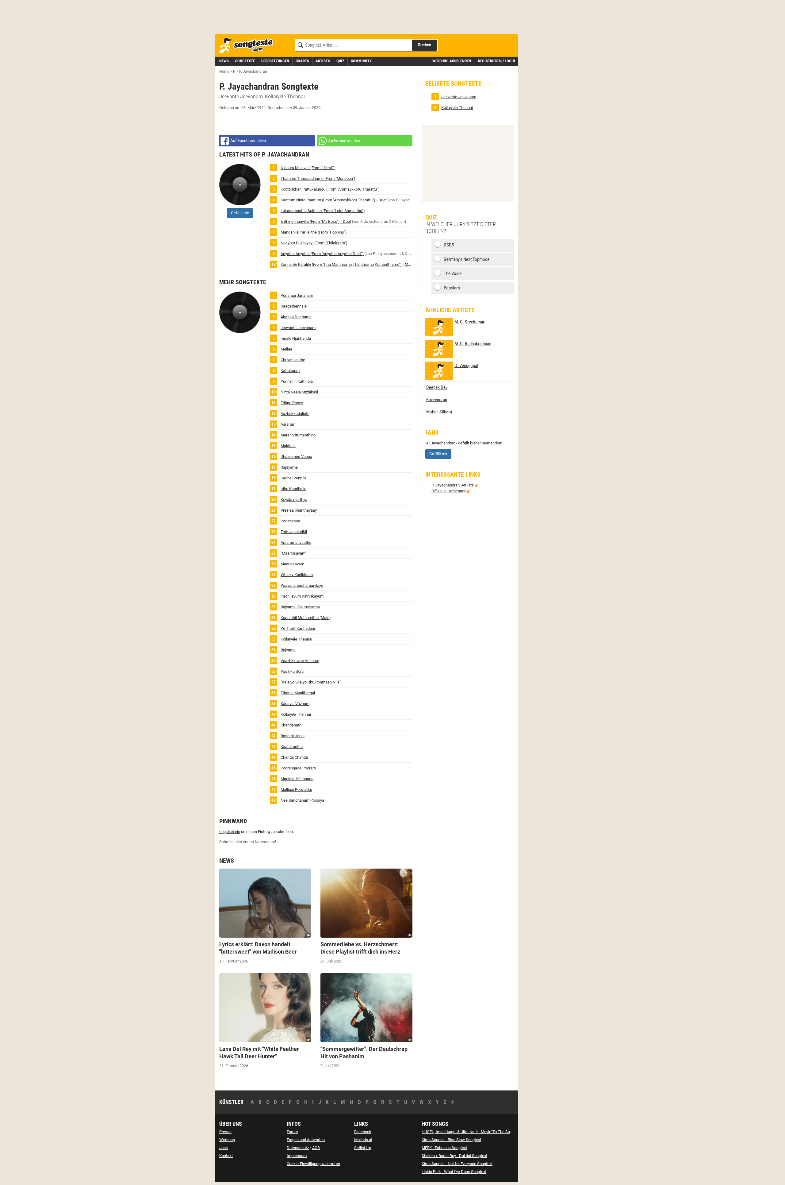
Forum (292, 1131)
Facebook (362, 1131)
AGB (316, 1147)
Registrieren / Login (496, 61)
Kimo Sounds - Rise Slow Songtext (451, 1139)
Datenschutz (298, 1147)
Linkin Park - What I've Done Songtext (454, 1171)
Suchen (424, 45)
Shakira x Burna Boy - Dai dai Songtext (454, 1155)
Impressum (297, 1155)
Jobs (223, 1147)
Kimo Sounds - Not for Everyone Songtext (457, 1163)
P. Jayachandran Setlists (452, 485)
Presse (225, 1131)
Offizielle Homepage (448, 491)
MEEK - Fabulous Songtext (444, 1147)
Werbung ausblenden (451, 61)
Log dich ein (229, 831)
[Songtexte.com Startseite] (248, 45)
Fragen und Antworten (306, 1139)
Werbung (227, 1139)
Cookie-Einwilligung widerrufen (313, 1163)
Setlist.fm (362, 1147)
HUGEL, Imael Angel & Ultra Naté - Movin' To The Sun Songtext (475, 1131)
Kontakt (226, 1155)
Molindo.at (363, 1139)
